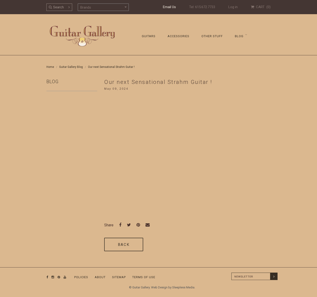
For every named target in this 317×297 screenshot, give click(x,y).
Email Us (169, 7)
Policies (81, 277)
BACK (123, 244)
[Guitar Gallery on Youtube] (63, 277)
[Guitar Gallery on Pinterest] (57, 277)
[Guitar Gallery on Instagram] (51, 277)
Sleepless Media (183, 287)
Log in (233, 7)
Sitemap (119, 277)
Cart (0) (262, 7)
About (100, 277)
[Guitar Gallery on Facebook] (47, 277)
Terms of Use (143, 277)
